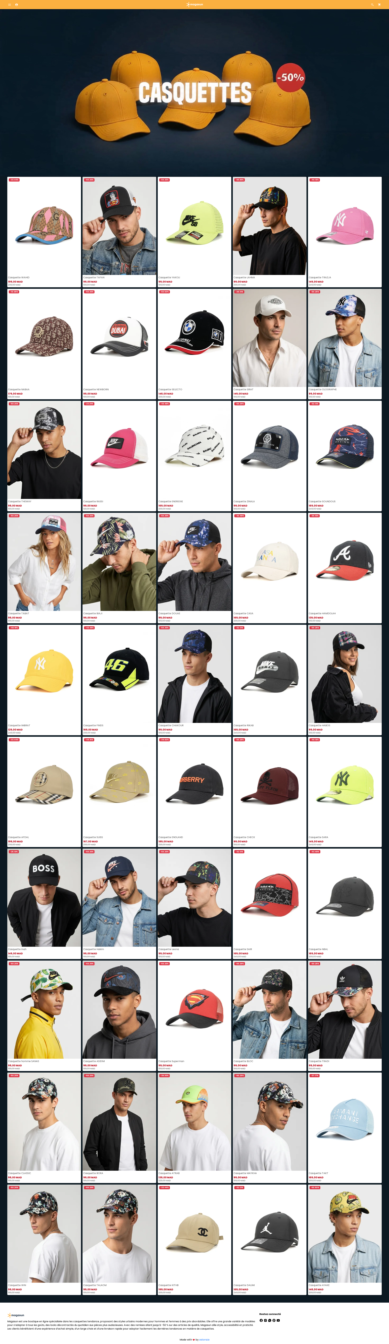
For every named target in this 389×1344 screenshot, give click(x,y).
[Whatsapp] (270, 1320)
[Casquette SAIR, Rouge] (269, 898)
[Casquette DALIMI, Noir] (269, 1234)
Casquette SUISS (93, 837)
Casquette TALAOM (95, 1285)
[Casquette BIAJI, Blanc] (119, 562)
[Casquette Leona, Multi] (194, 898)
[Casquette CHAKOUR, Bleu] (194, 674)
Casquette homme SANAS (23, 1061)
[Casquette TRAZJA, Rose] (345, 226)
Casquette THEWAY (19, 501)
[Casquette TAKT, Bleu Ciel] (345, 1122)
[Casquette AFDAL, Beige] (44, 786)
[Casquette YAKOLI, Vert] (194, 226)
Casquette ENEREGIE (170, 501)
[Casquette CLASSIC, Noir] (44, 1122)
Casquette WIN (17, 1285)
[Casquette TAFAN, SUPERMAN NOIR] (119, 226)
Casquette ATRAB (169, 1173)
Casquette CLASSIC (19, 1173)
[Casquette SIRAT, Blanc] (269, 338)
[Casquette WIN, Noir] (44, 1234)
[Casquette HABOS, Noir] (345, 674)
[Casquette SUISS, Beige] (119, 786)
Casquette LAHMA (244, 277)
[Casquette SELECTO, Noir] (194, 338)
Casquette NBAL (318, 949)
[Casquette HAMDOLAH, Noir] (345, 562)
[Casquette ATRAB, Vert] (194, 1122)
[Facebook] (261, 1320)
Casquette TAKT (318, 1173)
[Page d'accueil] (194, 4)
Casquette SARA (318, 837)
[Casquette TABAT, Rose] (44, 562)
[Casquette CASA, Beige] (269, 562)
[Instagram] (266, 1320)
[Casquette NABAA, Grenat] (44, 338)
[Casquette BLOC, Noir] (269, 1010)
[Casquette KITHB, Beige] (194, 1234)
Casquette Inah (17, 949)
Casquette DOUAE (169, 613)
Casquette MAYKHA (245, 1173)
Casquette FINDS (93, 725)
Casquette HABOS (319, 725)
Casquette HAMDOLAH (322, 613)
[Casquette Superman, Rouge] (194, 1010)
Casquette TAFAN (93, 277)
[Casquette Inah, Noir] (44, 898)
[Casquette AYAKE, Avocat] (345, 1234)
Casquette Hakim (93, 949)
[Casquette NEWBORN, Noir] (119, 338)
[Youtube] (278, 1320)
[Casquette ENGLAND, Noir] (194, 786)
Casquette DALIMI (244, 1285)
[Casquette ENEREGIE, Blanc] (194, 450)
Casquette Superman (171, 1061)
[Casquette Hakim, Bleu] (119, 898)
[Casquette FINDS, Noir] (119, 674)
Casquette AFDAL (18, 837)
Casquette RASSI (93, 501)
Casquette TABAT (18, 613)
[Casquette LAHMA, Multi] (269, 226)
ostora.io (204, 1339)
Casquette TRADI (319, 1061)
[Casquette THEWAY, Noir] (44, 450)
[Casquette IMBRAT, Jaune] (44, 674)
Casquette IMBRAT (19, 725)
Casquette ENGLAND (170, 837)
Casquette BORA (93, 1173)
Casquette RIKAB (244, 725)
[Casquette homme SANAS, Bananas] (44, 1010)
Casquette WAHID (18, 277)
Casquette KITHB (168, 1285)
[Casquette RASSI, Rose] (119, 450)
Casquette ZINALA (244, 501)
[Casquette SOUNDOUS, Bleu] (345, 450)
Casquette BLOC (243, 1061)
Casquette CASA (243, 613)
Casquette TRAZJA (320, 277)
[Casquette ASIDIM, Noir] (119, 1010)
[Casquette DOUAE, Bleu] (194, 562)
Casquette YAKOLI (169, 277)
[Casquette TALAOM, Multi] (119, 1234)
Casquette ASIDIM (94, 1061)
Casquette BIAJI (92, 613)
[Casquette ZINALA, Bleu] (269, 450)
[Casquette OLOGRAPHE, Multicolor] (345, 338)
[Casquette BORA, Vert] (119, 1122)
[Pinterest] (274, 1320)
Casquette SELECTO (170, 389)
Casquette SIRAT (243, 389)
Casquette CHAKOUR (171, 725)
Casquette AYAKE (319, 1285)
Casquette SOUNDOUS (322, 501)
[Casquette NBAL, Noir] (345, 898)
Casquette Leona (168, 949)
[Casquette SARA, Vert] (345, 786)
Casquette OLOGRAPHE (323, 389)
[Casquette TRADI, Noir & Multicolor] (345, 1010)
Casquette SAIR (243, 949)
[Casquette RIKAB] (269, 674)
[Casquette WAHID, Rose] (44, 226)
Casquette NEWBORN (96, 389)
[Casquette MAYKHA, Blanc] (269, 1122)
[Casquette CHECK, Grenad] (269, 786)
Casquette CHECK (244, 837)
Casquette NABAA (18, 389)
